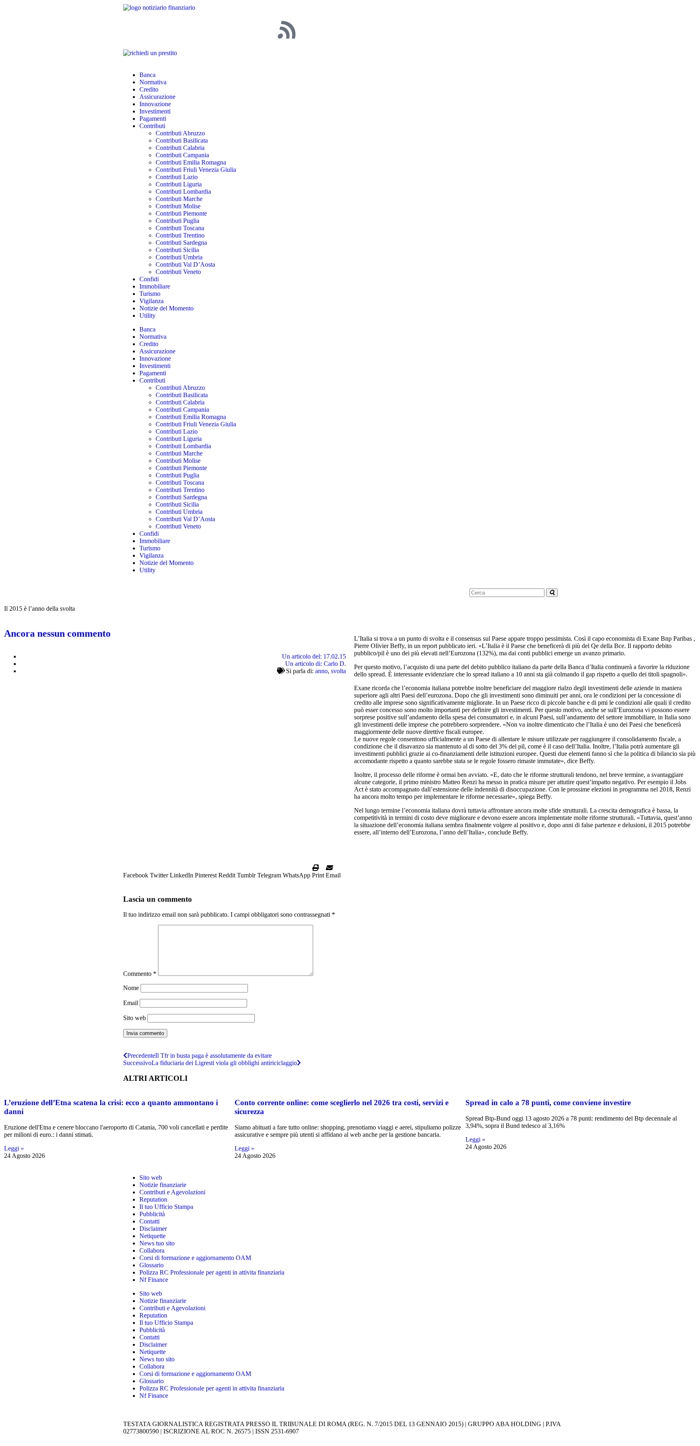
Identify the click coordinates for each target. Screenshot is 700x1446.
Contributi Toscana (180, 228)
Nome (131, 987)
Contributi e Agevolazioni (172, 1192)
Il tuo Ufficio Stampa (166, 1206)
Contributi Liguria (179, 184)
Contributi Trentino (180, 235)
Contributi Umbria (179, 257)
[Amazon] (221, 29)
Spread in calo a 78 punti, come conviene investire (548, 1102)
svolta (338, 670)
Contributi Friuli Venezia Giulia (196, 169)
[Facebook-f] (133, 29)
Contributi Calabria (180, 147)
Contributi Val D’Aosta (185, 264)
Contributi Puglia (177, 220)
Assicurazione (157, 96)
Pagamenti (152, 118)
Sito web (134, 1017)
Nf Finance (153, 1279)
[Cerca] (552, 592)
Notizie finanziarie (162, 1184)
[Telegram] (243, 29)
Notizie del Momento (166, 308)
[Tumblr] (264, 29)
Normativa (152, 82)
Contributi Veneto (178, 271)
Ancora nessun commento (57, 633)
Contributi (152, 125)
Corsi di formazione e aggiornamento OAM (195, 1257)
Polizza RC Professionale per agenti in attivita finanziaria (211, 1272)
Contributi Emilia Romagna (191, 162)
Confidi (149, 279)
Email (130, 1002)
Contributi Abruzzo (180, 133)
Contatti (149, 1221)
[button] (135, 871)
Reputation (153, 1199)
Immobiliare (154, 286)
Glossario (151, 1265)
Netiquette (152, 1235)
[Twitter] (155, 29)
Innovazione (155, 104)
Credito (148, 89)
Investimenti (155, 111)
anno (321, 670)
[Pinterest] (177, 29)
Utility (147, 315)
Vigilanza (151, 300)
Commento (139, 973)
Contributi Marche (179, 198)
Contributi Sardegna (181, 242)
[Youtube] (199, 29)
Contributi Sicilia (177, 249)
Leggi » (14, 1148)
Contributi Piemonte (181, 213)
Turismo (149, 293)
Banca (147, 74)
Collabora (151, 1250)
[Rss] (286, 29)
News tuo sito (157, 1243)
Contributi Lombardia (183, 191)
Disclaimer (153, 1228)
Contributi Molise (178, 206)
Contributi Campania (182, 155)
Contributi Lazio (177, 176)
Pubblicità (152, 1214)
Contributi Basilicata (182, 140)
